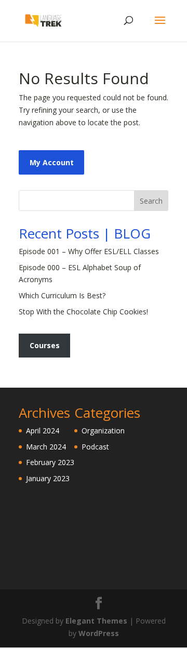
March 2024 (46, 447)
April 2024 (42, 430)
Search (151, 201)
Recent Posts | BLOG (85, 233)
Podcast (95, 447)
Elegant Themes (96, 621)
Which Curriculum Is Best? (62, 295)
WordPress (98, 633)
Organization (103, 430)
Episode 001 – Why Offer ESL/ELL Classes (89, 251)
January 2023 (48, 478)
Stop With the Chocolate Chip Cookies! (83, 311)
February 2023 (50, 462)
